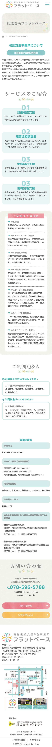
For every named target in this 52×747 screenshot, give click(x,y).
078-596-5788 (27, 587)
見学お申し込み (25, 615)
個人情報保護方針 (19, 740)
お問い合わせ (25, 606)
